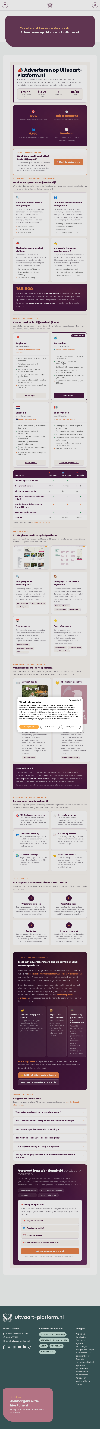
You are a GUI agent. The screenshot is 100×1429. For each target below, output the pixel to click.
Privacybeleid (75, 700)
